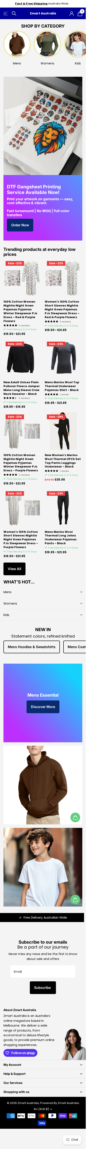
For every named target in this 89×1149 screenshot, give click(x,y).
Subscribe (43, 987)
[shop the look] (75, 817)
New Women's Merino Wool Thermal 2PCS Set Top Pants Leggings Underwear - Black (63, 461)
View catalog (5, 13)
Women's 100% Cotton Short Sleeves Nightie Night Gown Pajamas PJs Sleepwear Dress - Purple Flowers (20, 539)
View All (14, 569)
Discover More (43, 707)
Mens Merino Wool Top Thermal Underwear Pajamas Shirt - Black (62, 386)
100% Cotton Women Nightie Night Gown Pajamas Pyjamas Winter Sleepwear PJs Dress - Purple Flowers (20, 462)
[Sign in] (71, 13)
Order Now (20, 225)
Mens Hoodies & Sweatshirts (32, 647)
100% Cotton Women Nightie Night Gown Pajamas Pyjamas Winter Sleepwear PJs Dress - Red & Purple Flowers (20, 311)
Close (42, 1064)
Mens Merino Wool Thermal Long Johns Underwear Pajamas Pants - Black (61, 538)
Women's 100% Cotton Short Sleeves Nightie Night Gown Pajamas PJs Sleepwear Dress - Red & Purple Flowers (62, 309)
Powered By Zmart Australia (59, 1103)
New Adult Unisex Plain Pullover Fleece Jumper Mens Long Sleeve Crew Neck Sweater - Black (21, 388)
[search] (14, 13)
